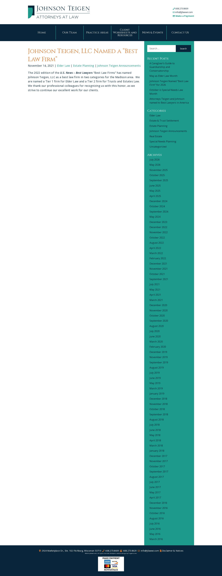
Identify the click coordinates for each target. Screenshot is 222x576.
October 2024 (157, 206)
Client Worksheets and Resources (125, 32)
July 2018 (155, 424)
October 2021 (157, 274)
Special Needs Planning (163, 141)
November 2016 (159, 508)
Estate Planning (83, 65)
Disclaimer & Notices (172, 550)
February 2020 (158, 346)
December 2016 (158, 503)
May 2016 (155, 534)
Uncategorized (158, 146)
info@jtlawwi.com (184, 12)
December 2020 (158, 305)
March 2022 (156, 253)
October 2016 (157, 513)
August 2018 (157, 419)
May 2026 (155, 164)
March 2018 (156, 445)
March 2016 (156, 539)
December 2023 (158, 222)
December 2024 (158, 201)
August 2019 (157, 367)
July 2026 (155, 159)
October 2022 (157, 237)
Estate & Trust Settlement (164, 120)
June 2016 (155, 529)
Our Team (69, 32)
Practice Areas (97, 32)
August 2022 (157, 242)
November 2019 (159, 357)
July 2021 (155, 284)
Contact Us (180, 32)
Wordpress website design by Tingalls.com (123, 553)
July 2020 (155, 331)
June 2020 (155, 336)
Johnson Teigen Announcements (119, 65)
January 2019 (157, 393)
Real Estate (156, 136)
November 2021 (159, 268)
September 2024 (159, 211)
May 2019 (155, 383)
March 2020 (156, 341)
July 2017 (155, 482)
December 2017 (158, 456)
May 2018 (155, 435)
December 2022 (158, 227)
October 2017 (157, 466)
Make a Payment (185, 16)
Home (42, 32)
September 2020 (159, 320)
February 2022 (158, 258)
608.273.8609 (181, 8)
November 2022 (159, 232)
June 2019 (155, 378)
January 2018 (157, 450)
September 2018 (159, 414)
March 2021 (156, 300)
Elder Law (63, 65)
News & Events (152, 32)
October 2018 (157, 409)
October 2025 (157, 175)
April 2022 (155, 248)
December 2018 (158, 398)
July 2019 (155, 372)
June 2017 (155, 487)
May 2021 (155, 289)
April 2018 (155, 440)
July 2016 (155, 523)
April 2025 (155, 196)
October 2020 (157, 315)
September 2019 (159, 362)
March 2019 (156, 388)
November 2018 (159, 404)
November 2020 (159, 310)
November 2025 (159, 170)
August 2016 (157, 518)
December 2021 (158, 263)
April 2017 (155, 497)
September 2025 (159, 180)
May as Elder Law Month (163, 76)
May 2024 (155, 216)
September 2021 (159, 279)
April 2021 (155, 294)
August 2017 (157, 477)
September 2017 (159, 471)
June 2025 (155, 185)
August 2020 (157, 326)
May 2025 (155, 190)
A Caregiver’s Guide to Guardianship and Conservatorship (162, 67)
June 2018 (155, 430)
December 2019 (158, 352)
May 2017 (155, 492)
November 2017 (159, 461)
